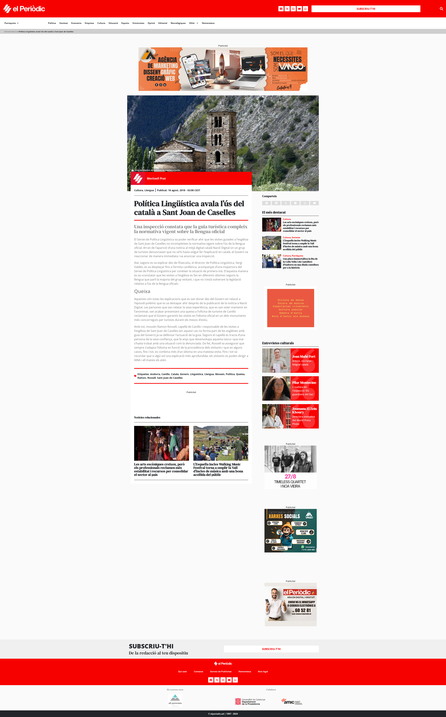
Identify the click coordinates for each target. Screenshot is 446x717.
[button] (441, 9)
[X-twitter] (287, 8)
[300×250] (290, 328)
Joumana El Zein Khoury (304, 410)
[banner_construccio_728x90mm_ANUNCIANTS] (191, 407)
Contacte (198, 671)
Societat (63, 23)
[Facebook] (281, 8)
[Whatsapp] (305, 8)
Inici (6, 31)
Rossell (151, 377)
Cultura (101, 23)
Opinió (151, 23)
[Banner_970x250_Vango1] (223, 90)
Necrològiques (178, 23)
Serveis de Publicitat (221, 671)
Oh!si (192, 23)
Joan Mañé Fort (303, 356)
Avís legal (263, 671)
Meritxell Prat (156, 178)
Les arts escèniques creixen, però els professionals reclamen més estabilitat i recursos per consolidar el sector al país (161, 469)
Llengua (149, 190)
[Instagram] (293, 8)
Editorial (162, 23)
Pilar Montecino (304, 382)
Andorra (155, 374)
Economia (76, 23)
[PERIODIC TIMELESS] (290, 488)
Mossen (219, 374)
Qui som (182, 671)
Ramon (141, 377)
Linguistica (196, 374)
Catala (175, 374)
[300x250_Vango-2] (290, 551)
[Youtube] (299, 8)
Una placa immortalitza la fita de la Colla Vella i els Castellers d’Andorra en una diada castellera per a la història (301, 263)
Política (52, 23)
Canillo (166, 374)
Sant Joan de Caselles (170, 377)
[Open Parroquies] (18, 23)
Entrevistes (138, 23)
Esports (125, 23)
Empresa (89, 23)
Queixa (240, 374)
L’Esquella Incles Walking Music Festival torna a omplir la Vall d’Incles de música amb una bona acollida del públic (218, 469)
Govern (184, 374)
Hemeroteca (208, 23)
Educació (113, 23)
